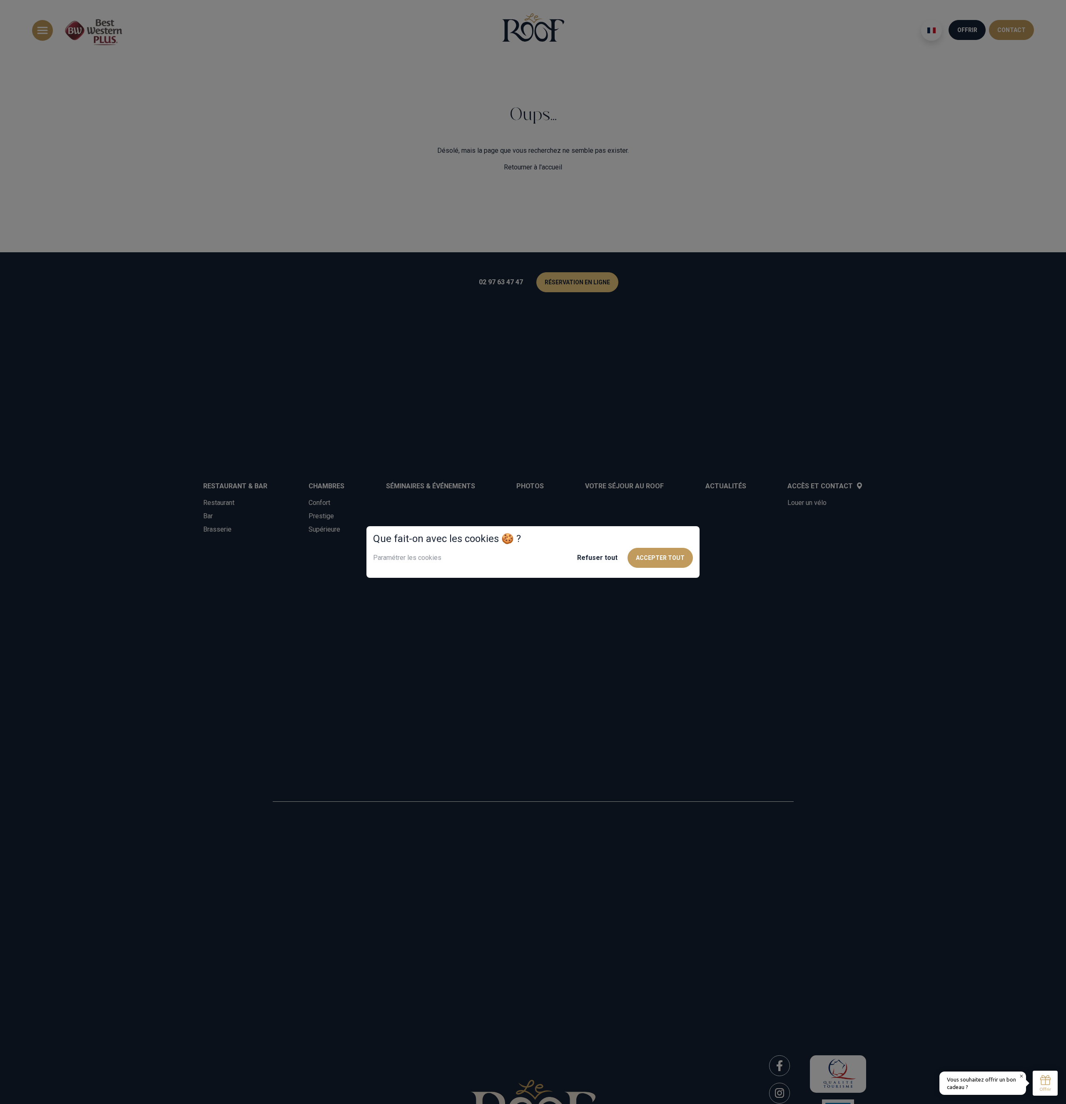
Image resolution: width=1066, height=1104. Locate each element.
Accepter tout (660, 557)
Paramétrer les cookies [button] (407, 558)
